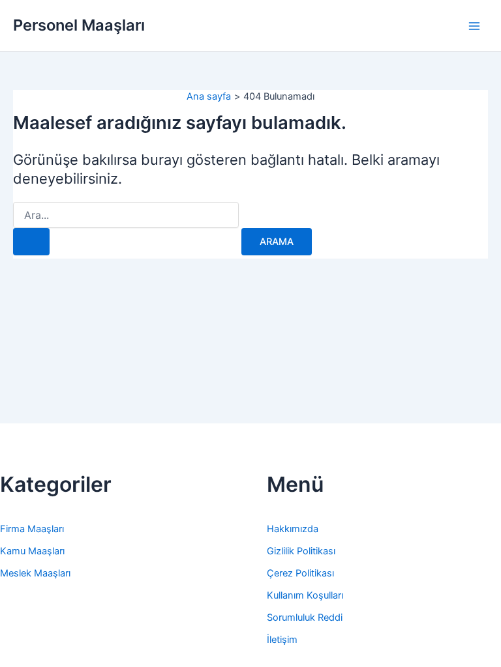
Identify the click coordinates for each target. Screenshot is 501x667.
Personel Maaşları (79, 25)
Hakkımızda (292, 529)
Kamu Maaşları (32, 551)
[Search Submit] (31, 242)
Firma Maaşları (32, 529)
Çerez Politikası (300, 573)
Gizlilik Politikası (301, 551)
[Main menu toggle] (474, 26)
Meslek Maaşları (35, 573)
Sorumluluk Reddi (304, 617)
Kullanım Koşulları (305, 595)
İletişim (282, 640)
